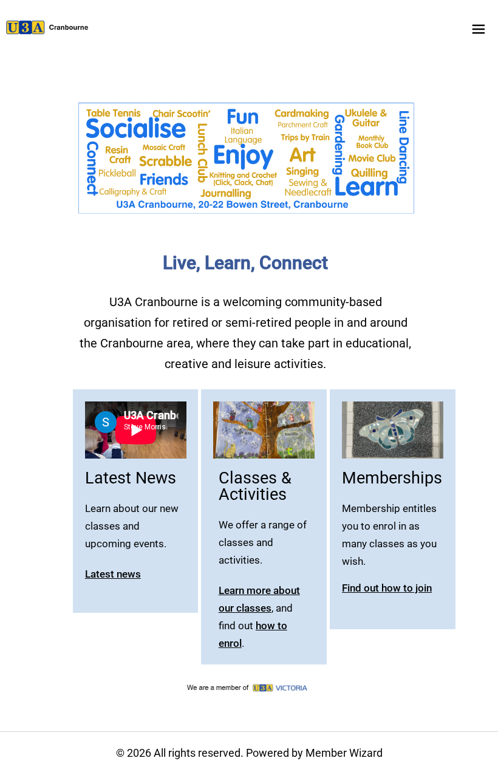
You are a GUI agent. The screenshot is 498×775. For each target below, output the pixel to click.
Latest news (113, 574)
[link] (47, 27)
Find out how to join (387, 588)
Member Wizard (344, 752)
